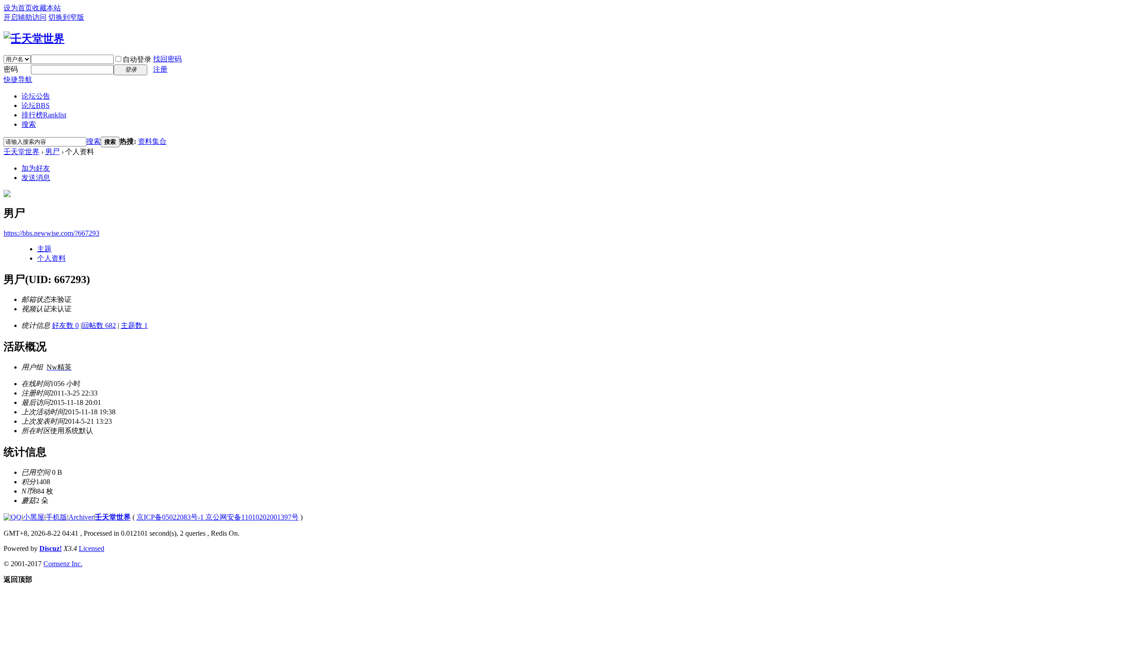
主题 (44, 249)
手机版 (56, 517)
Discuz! (50, 548)
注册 (160, 69)
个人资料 (51, 258)
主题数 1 (134, 325)
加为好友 (35, 168)
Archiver (81, 517)
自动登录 (137, 59)
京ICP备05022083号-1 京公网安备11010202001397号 (218, 517)
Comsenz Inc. (62, 564)
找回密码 (167, 59)
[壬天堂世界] (34, 38)
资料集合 (152, 141)
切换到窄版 (66, 17)
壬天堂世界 (21, 151)
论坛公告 (35, 96)
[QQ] (12, 517)
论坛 (35, 105)
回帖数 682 (99, 325)
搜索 (28, 124)
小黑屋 (33, 517)
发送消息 (35, 177)
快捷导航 (18, 79)
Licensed (91, 548)
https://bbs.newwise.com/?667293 (51, 233)
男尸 (52, 151)
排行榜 (43, 115)
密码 (11, 69)
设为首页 (18, 8)
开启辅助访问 (25, 17)
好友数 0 (65, 325)
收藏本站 (46, 8)
